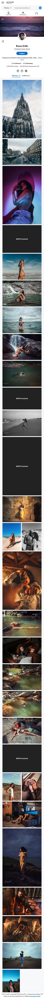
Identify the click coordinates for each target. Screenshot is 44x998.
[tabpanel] (22, 537)
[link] (22, 109)
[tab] (16, 75)
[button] (40, 7)
